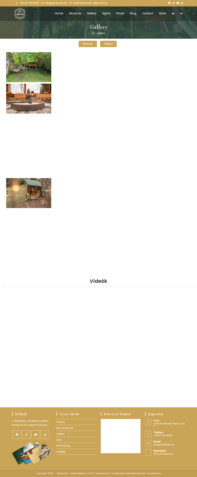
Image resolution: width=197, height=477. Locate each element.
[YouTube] (178, 3)
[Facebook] (169, 3)
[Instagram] (174, 3)
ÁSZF (91, 473)
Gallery (101, 33)
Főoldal (60, 422)
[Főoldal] (93, 33)
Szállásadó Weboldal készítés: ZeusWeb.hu (136, 473)
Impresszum (103, 473)
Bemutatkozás (64, 428)
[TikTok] (181, 3)
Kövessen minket (117, 413)
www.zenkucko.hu (163, 453)
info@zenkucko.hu (56, 3)
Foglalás (61, 451)
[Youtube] (35, 434)
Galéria (60, 433)
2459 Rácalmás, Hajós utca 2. (90, 3)
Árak (58, 439)
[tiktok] (45, 434)
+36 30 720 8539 (29, 3)
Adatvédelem (78, 473)
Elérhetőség (63, 445)
